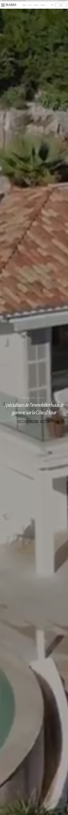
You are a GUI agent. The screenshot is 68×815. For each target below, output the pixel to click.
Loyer (34, 421)
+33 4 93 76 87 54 (62, 0)
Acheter (22, 421)
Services (45, 421)
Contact (61, 5)
